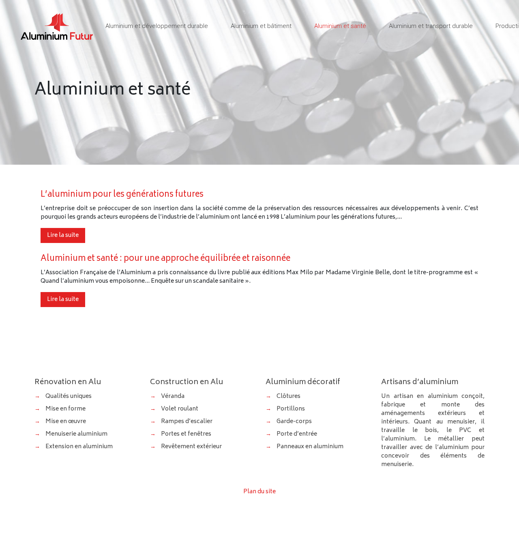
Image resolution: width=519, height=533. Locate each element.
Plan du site (259, 492)
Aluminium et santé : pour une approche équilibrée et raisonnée (165, 259)
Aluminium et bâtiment (261, 26)
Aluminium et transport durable (431, 26)
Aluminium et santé (340, 26)
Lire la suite (63, 235)
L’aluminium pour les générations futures (122, 195)
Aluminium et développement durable (156, 26)
